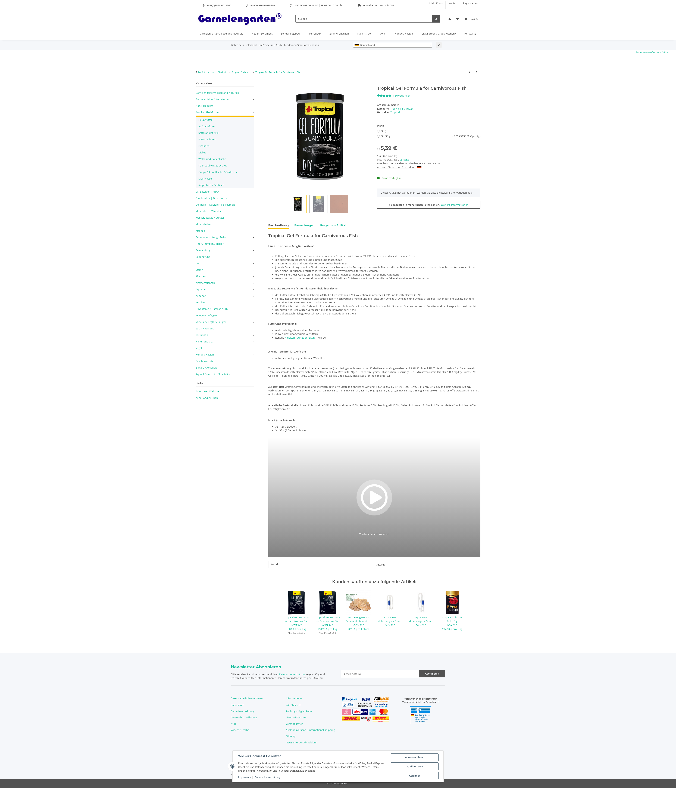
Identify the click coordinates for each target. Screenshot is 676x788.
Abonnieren (432, 673)
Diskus (202, 152)
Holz (198, 263)
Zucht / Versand (205, 328)
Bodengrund (203, 256)
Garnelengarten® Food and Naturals (221, 33)
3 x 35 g (430, 136)
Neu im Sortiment (262, 33)
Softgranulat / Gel (208, 133)
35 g (383, 131)
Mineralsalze (203, 224)
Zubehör (201, 296)
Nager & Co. (364, 33)
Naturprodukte (204, 105)
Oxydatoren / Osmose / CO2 (212, 309)
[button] (449, 19)
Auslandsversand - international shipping (310, 730)
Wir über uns (293, 705)
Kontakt (453, 3)
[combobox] (392, 45)
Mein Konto (436, 3)
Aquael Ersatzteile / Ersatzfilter (214, 374)
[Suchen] (436, 19)
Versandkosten (294, 723)
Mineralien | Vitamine (209, 211)
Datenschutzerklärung (267, 777)
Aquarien (201, 289)
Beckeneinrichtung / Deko (211, 237)
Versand (404, 159)
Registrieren (470, 3)
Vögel (383, 33)
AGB (233, 723)
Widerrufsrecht (240, 730)
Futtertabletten (207, 139)
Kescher (200, 302)
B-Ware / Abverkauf (207, 367)
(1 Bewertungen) (401, 95)
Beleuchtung (203, 250)
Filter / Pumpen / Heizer (210, 243)
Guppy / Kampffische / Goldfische (218, 172)
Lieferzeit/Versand (296, 717)
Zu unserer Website (207, 391)
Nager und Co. (204, 341)
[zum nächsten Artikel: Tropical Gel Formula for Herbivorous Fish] (476, 72)
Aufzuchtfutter (207, 126)
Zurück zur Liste (206, 72)
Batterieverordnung (242, 711)
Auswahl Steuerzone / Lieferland (396, 167)
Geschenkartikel (205, 361)
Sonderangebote (291, 33)
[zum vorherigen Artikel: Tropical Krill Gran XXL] (469, 72)
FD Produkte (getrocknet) (212, 165)
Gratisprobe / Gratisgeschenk (438, 33)
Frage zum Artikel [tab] (333, 225)
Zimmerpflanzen (339, 33)
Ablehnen (415, 775)
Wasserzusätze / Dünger (210, 217)
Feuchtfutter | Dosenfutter (211, 198)
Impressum (244, 777)
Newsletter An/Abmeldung (301, 742)
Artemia (200, 230)
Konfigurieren (414, 766)
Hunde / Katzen (404, 33)
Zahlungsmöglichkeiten (299, 711)
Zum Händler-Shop (207, 398)
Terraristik (315, 33)
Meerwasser (205, 178)
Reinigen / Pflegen (206, 315)
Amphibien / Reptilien (211, 185)
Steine (199, 269)
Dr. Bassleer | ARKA (207, 191)
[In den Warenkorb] (271, 84)
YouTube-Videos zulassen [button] (374, 534)
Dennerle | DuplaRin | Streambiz (215, 204)
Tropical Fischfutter (401, 108)
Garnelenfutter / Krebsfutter (212, 99)
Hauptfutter (205, 120)
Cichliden (203, 146)
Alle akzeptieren (414, 757)
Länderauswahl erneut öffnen (651, 52)
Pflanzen (201, 276)
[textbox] (392, 45)
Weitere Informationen (454, 204)
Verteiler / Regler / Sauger (211, 322)
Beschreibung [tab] (278, 225)
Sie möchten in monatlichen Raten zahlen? (428, 204)
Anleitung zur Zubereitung (300, 337)
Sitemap (291, 736)
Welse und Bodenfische (212, 159)
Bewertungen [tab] (304, 225)
